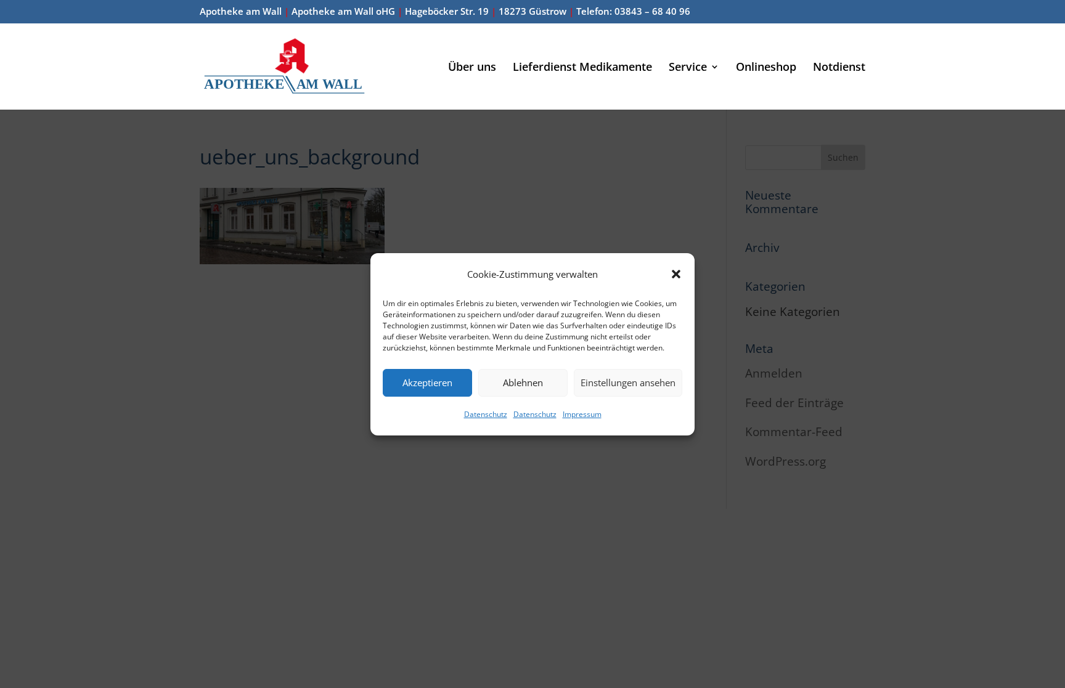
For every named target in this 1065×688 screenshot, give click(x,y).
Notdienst (839, 68)
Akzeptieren (427, 382)
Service (688, 68)
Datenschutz (485, 414)
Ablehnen (523, 382)
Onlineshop (766, 68)
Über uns (472, 68)
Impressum (582, 414)
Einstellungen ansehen (628, 382)
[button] (676, 274)
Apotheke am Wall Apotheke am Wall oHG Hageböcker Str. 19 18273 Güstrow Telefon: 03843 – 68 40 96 (445, 12)
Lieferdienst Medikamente (582, 68)
